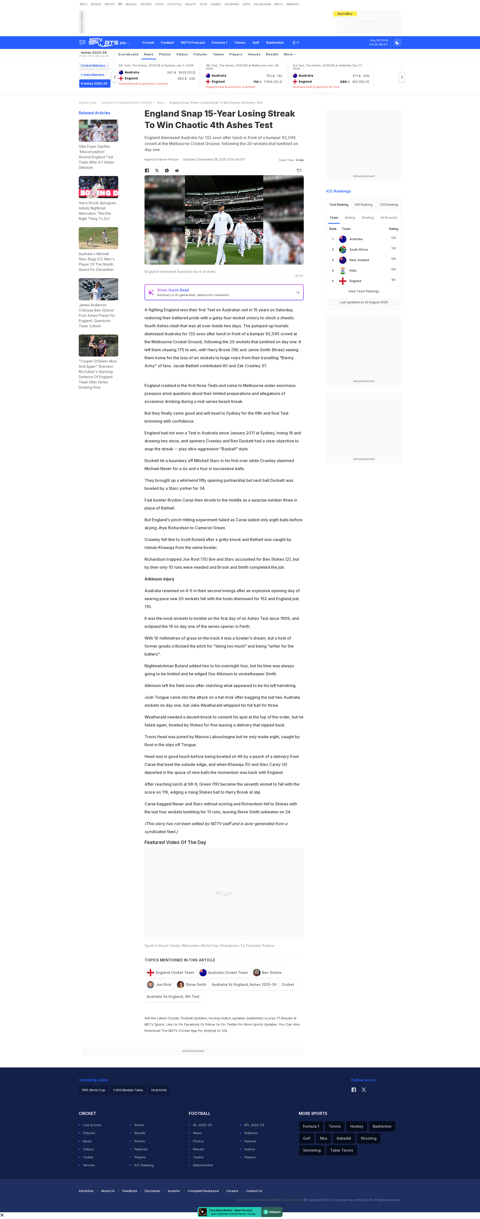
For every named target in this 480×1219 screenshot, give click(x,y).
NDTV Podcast (193, 42)
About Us (108, 1191)
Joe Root (164, 984)
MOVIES (131, 4)
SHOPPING (231, 4)
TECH (203, 4)
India (353, 270)
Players (140, 1157)
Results (272, 54)
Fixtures (200, 54)
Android (210, 1031)
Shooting (368, 1138)
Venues (254, 54)
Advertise (86, 1191)
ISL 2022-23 (202, 1125)
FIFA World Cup (93, 1090)
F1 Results (285, 1018)
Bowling (368, 217)
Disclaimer (152, 1191)
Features (141, 1149)
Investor (174, 1191)
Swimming (312, 1150)
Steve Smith (196, 984)
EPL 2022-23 (254, 1125)
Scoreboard (128, 54)
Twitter (231, 1024)
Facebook (192, 1024)
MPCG (278, 4)
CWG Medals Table (128, 1090)
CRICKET (146, 4)
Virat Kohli (158, 1090)
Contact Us (254, 1191)
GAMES (215, 4)
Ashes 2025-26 (94, 54)
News (149, 54)
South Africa (359, 249)
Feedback (129, 1191)
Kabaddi (344, 1138)
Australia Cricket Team (228, 972)
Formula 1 (219, 42)
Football (167, 42)
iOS (224, 1031)
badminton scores (261, 1018)
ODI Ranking (363, 204)
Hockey (356, 1126)
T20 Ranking (388, 204)
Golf (255, 42)
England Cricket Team (175, 972)
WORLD (96, 4)
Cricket (148, 42)
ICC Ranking (144, 1165)
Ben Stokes (272, 972)
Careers (232, 1191)
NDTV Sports (154, 1024)
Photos (165, 54)
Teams (88, 1157)
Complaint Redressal (203, 1191)
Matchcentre (203, 1165)
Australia (356, 239)
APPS (246, 4)
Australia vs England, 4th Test (173, 996)
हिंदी (120, 4)
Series (139, 1125)
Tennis (240, 42)
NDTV (84, 4)
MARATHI (292, 4)
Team (334, 217)
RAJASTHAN (262, 4)
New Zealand (359, 260)
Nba (323, 1138)
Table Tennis (341, 1150)
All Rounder (389, 217)
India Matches (94, 75)
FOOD (160, 4)
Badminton (275, 42)
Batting (350, 217)
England (355, 281)
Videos (182, 54)
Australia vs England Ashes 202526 (127, 102)
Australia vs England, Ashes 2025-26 (244, 984)
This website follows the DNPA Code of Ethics (269, 1200)
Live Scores (92, 1125)
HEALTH (190, 4)
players (236, 54)
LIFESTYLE (174, 4)
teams (218, 54)
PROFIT (110, 4)
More (289, 54)
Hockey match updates (227, 1018)
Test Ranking (338, 204)
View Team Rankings (363, 291)
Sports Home (87, 102)
